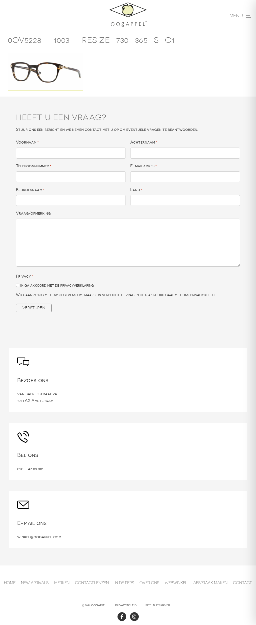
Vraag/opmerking (33, 213)
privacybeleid (202, 295)
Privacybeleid (125, 605)
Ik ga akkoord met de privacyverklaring (57, 285)
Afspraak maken (210, 582)
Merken (62, 582)
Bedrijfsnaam (30, 189)
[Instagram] (134, 616)
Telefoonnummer (33, 166)
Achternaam (143, 142)
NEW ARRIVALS (34, 582)
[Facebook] (122, 616)
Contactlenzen (92, 582)
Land (136, 189)
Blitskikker (161, 605)
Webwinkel (176, 582)
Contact (242, 582)
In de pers (124, 582)
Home (10, 582)
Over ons (149, 582)
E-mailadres (143, 166)
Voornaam (27, 142)
